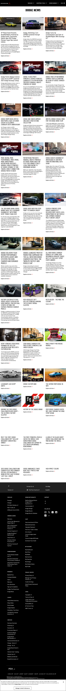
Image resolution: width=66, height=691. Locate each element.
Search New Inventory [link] (13, 600)
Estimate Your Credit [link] (30, 540)
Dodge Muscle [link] (29, 511)
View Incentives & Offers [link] (31, 522)
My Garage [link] (28, 561)
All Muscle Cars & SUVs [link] (13, 510)
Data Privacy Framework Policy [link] (31, 585)
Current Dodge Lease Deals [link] (30, 535)
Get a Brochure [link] (11, 584)
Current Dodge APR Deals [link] (31, 538)
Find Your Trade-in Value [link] (31, 529)
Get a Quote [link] (28, 532)
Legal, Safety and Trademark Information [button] (31, 600)
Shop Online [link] (10, 603)
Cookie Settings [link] (29, 582)
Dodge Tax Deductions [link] (13, 589)
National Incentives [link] (30, 524)
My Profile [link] (27, 566)
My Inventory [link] (28, 557)
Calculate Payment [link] (30, 527)
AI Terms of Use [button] (29, 606)
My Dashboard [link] (29, 549)
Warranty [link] (9, 519)
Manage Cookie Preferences (23, 688)
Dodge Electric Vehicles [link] (31, 513)
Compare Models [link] (11, 577)
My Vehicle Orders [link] (30, 564)
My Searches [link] (28, 559)
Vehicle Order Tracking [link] (13, 652)
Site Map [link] (48, 486)
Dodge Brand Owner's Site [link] (12, 648)
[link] (5, 3)
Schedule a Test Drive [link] (13, 610)
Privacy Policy (18, 684)
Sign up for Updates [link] (12, 586)
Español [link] (48, 490)
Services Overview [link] (12, 623)
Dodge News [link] (10, 591)
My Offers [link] (28, 552)
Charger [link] (9, 502)
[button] (31, 3)
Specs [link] (9, 579)
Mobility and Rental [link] (12, 656)
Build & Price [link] (10, 574)
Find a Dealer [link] (10, 605)
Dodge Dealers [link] (11, 607)
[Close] (63, 682)
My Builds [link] (27, 554)
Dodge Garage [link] (29, 508)
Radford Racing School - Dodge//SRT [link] (31, 502)
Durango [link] (9, 500)
